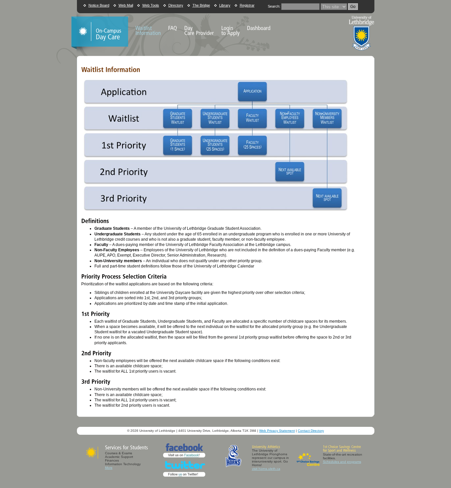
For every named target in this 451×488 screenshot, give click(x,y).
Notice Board (98, 5)
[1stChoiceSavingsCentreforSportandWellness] (342, 448)
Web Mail (126, 5)
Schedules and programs (342, 462)
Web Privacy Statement (277, 430)
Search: (274, 6)
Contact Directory (311, 430)
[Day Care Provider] (199, 30)
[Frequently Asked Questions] (172, 28)
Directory (175, 5)
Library (224, 5)
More (109, 467)
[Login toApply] (230, 30)
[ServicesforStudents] (126, 447)
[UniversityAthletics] (266, 447)
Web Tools (150, 5)
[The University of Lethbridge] (361, 53)
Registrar (247, 5)
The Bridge (201, 5)
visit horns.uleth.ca (266, 468)
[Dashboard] (258, 28)
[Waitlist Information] (148, 30)
